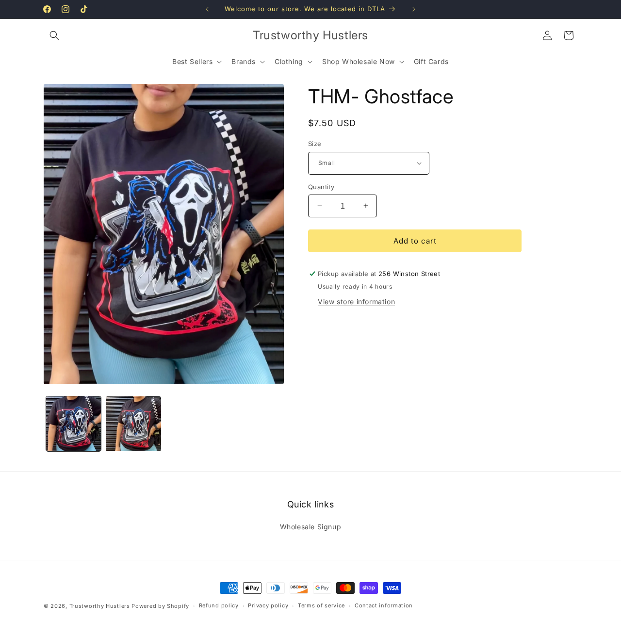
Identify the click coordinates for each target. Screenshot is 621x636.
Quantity (321, 186)
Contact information (384, 605)
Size (315, 143)
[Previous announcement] (207, 9)
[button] (54, 35)
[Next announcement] (414, 9)
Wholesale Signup (311, 526)
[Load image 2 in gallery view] (133, 423)
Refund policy (219, 605)
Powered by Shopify (160, 606)
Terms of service (321, 605)
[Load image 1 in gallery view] (73, 423)
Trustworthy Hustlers (99, 606)
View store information (356, 301)
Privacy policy (268, 605)
